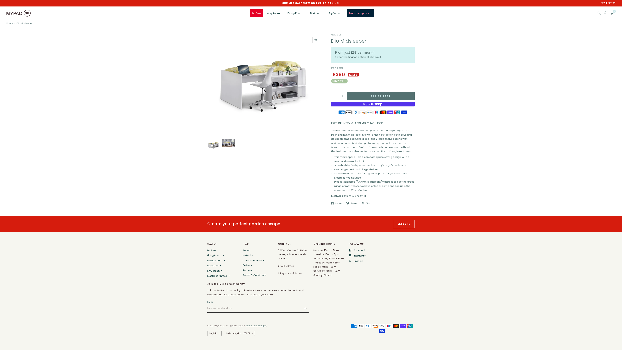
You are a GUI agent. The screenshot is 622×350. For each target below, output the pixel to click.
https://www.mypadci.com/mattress (370, 181)
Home (9, 23)
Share (338, 203)
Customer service (253, 260)
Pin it (368, 203)
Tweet (354, 203)
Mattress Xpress (359, 13)
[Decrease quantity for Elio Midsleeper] (333, 96)
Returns (247, 270)
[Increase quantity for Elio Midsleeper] (342, 96)
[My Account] (605, 13)
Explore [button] (404, 223)
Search (247, 250)
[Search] (599, 13)
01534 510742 (608, 3)
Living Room (273, 13)
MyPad (247, 255)
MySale (256, 13)
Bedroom (315, 13)
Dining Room (295, 13)
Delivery (247, 265)
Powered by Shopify (256, 325)
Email (210, 301)
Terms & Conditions (254, 275)
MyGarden (335, 13)
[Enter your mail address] (305, 308)
